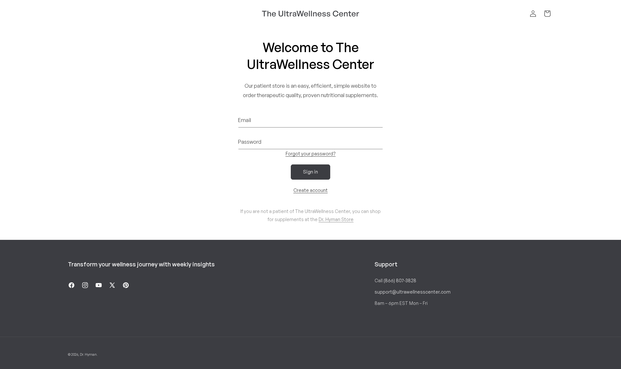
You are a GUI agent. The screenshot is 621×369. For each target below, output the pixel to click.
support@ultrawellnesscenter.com (413, 292)
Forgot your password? (311, 153)
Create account (310, 190)
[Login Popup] (533, 13)
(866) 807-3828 (400, 280)
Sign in (310, 172)
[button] (547, 13)
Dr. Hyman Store (336, 219)
